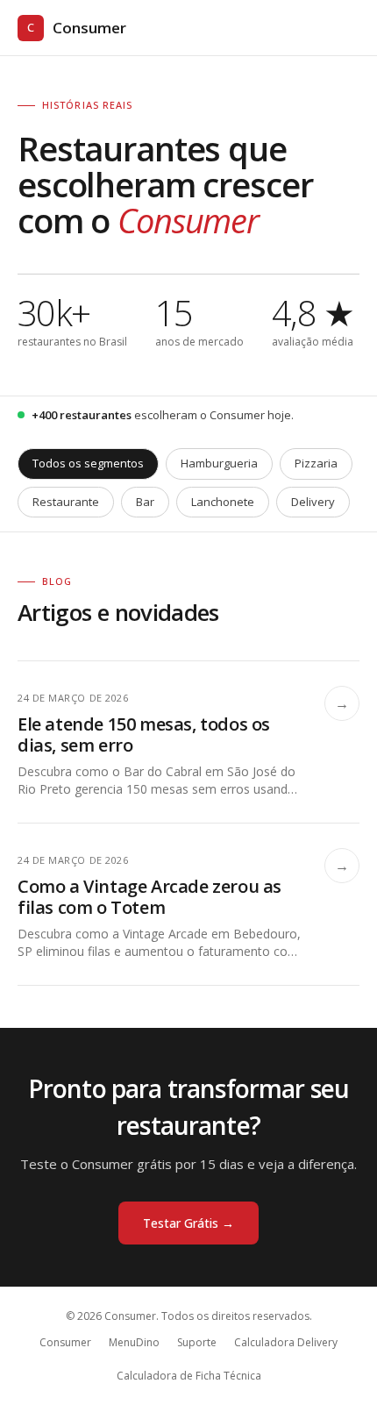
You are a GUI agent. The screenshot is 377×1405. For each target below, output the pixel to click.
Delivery (313, 502)
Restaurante (65, 502)
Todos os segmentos (88, 463)
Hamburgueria (219, 463)
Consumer (76, 28)
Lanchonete (222, 502)
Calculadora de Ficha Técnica (189, 1375)
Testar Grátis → (188, 1223)
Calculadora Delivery (286, 1342)
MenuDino (134, 1342)
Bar (145, 502)
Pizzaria (316, 463)
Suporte (197, 1342)
